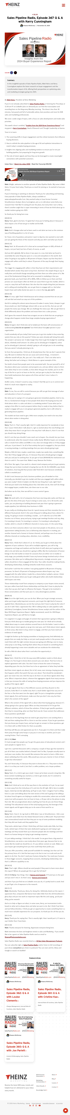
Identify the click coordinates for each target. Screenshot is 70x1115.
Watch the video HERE (22, 164)
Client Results (40, 1086)
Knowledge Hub (41, 1090)
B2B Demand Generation (40, 1075)
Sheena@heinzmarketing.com (15, 937)
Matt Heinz (11, 100)
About (54, 1074)
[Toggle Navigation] (64, 6)
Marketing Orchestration (40, 1081)
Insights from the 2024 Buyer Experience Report (43, 125)
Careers (54, 1083)
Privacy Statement (36, 1103)
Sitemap (28, 1103)
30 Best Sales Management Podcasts (49, 941)
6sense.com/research (37, 875)
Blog (36, 14)
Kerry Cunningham (19, 128)
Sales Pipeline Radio (37, 104)
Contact (54, 1087)
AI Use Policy (59, 1103)
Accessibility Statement (48, 1103)
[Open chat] (65, 1110)
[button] (11, 72)
